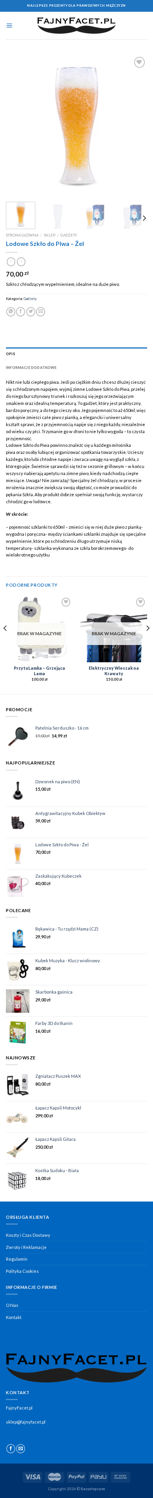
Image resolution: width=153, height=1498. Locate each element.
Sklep (49, 235)
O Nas (12, 1305)
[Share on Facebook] (20, 311)
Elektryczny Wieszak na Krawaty (114, 671)
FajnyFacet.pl (19, 1407)
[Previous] (18, 125)
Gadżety (68, 235)
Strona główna (22, 235)
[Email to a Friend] (40, 311)
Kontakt (14, 1317)
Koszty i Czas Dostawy (28, 1235)
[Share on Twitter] (30, 311)
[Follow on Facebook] (10, 1448)
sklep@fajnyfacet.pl (26, 1421)
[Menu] (9, 25)
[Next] (135, 125)
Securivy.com (93, 1488)
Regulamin (16, 1258)
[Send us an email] (20, 1448)
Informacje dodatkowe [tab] (31, 367)
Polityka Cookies (22, 1271)
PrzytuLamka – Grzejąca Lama (39, 671)
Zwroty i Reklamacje (26, 1247)
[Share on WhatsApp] (10, 311)
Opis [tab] (10, 354)
